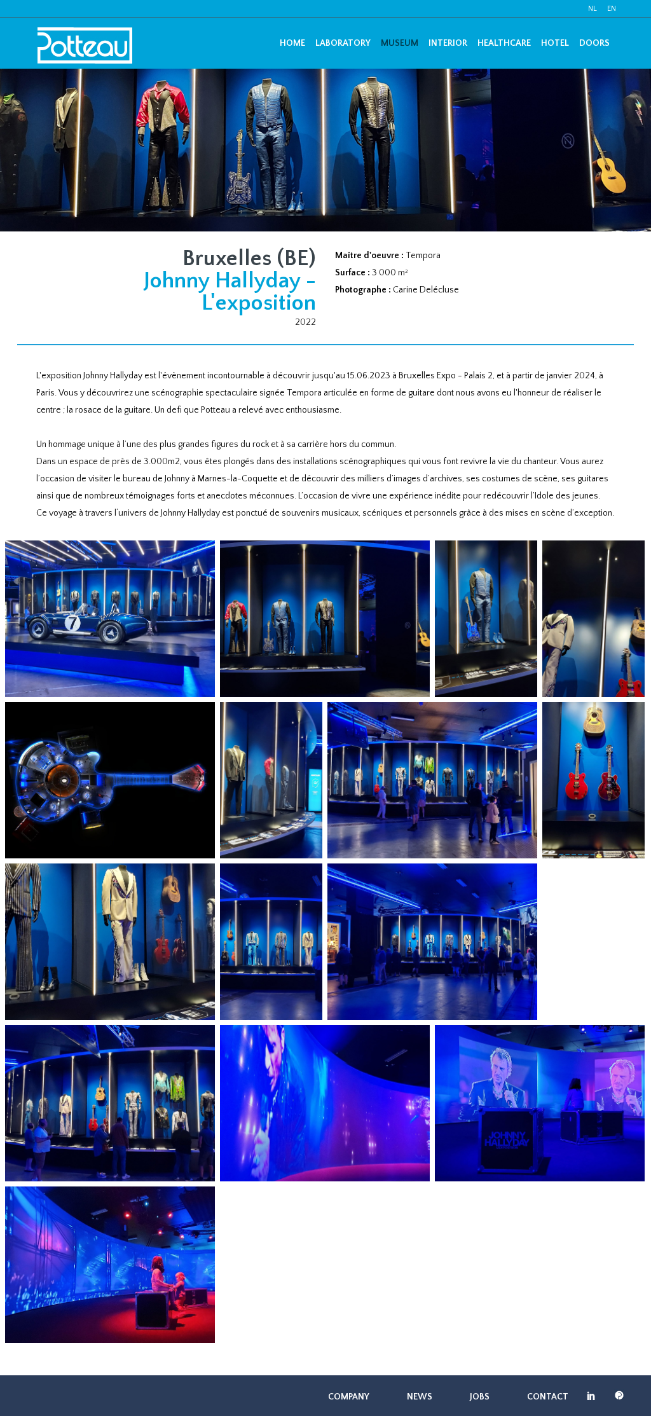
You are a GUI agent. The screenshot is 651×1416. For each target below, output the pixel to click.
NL (592, 8)
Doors (594, 43)
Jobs (480, 1397)
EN (611, 8)
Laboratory (343, 43)
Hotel (555, 43)
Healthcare (504, 43)
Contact (547, 1397)
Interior (447, 43)
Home (292, 43)
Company (348, 1397)
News (419, 1397)
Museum (399, 43)
